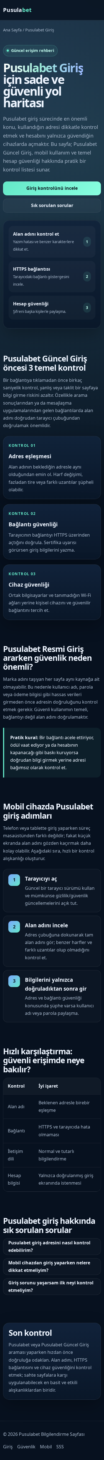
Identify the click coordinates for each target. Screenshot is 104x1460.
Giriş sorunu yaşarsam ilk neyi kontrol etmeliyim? (50, 1286)
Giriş (8, 1447)
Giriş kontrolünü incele (52, 188)
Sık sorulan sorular (52, 205)
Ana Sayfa (12, 30)
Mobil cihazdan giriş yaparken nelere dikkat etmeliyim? (49, 1266)
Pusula (17, 10)
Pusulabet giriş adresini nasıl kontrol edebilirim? (49, 1246)
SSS (60, 1447)
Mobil (46, 1447)
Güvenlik (26, 1447)
